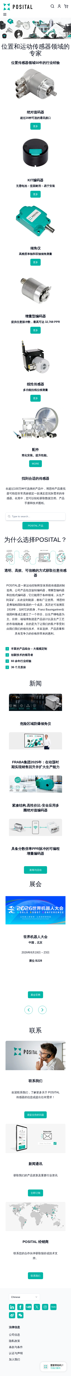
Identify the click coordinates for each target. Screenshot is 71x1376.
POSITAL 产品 (35, 525)
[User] (52, 6)
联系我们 (35, 1275)
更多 (35, 126)
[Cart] (66, 6)
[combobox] (37, 516)
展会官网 (35, 994)
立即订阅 (35, 1193)
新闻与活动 (35, 870)
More (35, 463)
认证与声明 (16, 1353)
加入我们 (14, 1359)
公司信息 (14, 1334)
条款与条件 (16, 1347)
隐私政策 (14, 1340)
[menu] (3, 13)
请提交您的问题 (35, 1114)
